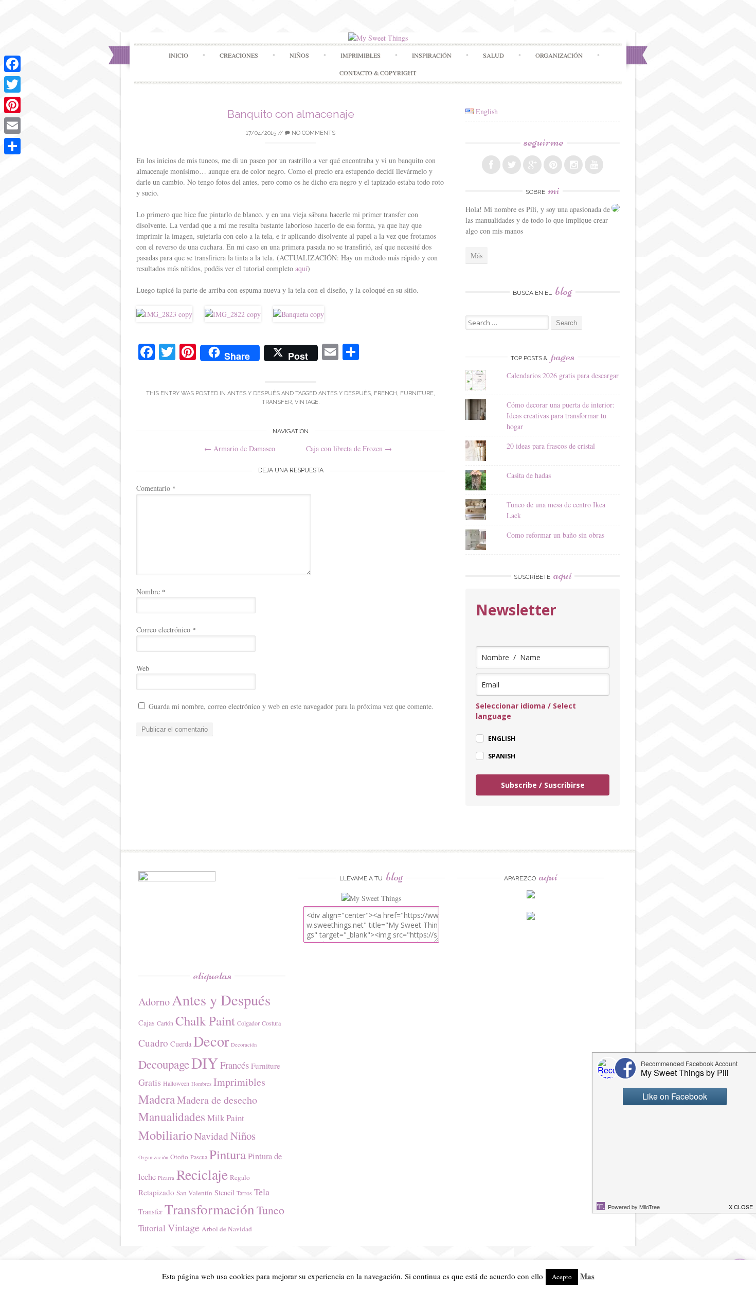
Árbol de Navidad (227, 1228)
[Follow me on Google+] (532, 164)
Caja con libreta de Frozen (349, 448)
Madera (156, 1099)
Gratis (149, 1082)
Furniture (417, 393)
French (385, 393)
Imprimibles (239, 1082)
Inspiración (432, 55)
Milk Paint (225, 1118)
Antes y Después (344, 393)
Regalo (240, 1177)
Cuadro (153, 1042)
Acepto (562, 1276)
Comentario (156, 488)
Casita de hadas (529, 475)
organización (559, 55)
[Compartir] (12, 146)
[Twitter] (12, 84)
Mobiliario (165, 1134)
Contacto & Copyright (377, 72)
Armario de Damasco (239, 448)
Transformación (210, 1208)
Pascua (198, 1157)
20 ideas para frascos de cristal (551, 446)
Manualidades (171, 1117)
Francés (234, 1064)
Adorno (154, 1002)
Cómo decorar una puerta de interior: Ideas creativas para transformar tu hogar (561, 415)
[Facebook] (12, 64)
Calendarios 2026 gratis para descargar (563, 375)
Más (476, 255)
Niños (299, 55)
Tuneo (270, 1209)
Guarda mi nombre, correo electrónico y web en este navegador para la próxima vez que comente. (291, 706)
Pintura (227, 1154)
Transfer (277, 402)
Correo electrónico (166, 629)
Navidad (211, 1135)
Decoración (244, 1044)
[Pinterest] (12, 105)
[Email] (12, 125)
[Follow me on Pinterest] (553, 164)
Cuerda (180, 1044)
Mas (587, 1276)
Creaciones (239, 55)
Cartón (165, 1023)
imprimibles (360, 55)
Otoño (179, 1156)
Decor (211, 1041)
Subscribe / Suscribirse (543, 785)
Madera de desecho (217, 1100)
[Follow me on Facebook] (491, 164)
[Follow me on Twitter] (511, 164)
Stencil (224, 1192)
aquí (301, 268)
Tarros (244, 1193)
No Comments (312, 133)
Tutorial (152, 1228)
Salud (493, 55)
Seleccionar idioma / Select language (526, 711)
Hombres (201, 1083)
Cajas (146, 1023)
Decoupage (163, 1064)
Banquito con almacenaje (290, 114)
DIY (204, 1063)
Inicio (178, 55)
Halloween (176, 1083)
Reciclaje (202, 1174)
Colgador (248, 1023)
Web (142, 668)
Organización (153, 1157)
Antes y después (253, 393)
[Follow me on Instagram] (573, 164)
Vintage (306, 402)
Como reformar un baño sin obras (555, 535)
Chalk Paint (205, 1020)
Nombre (151, 591)
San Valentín (194, 1192)
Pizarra (166, 1177)
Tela (261, 1192)
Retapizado (156, 1192)
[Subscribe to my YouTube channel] (594, 164)
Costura (271, 1023)
